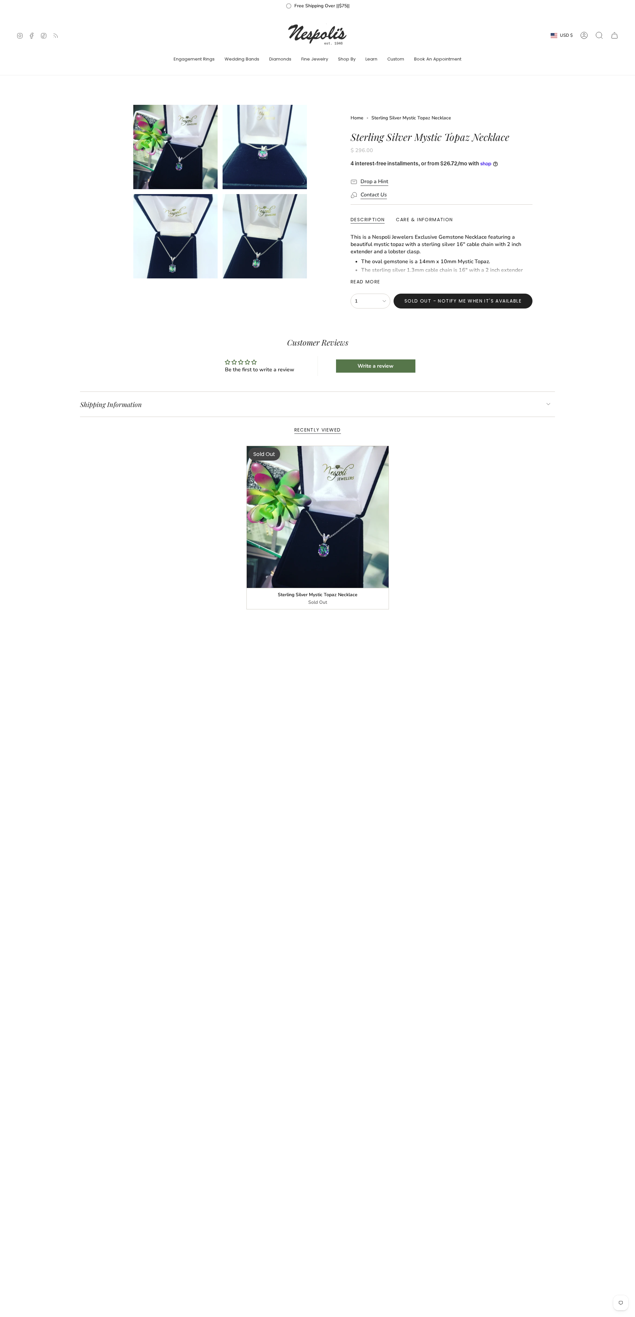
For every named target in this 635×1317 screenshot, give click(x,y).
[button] (194, 59)
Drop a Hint (374, 181)
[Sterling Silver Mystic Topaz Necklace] (318, 517)
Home (357, 118)
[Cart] (614, 35)
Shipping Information (111, 404)
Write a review (376, 366)
